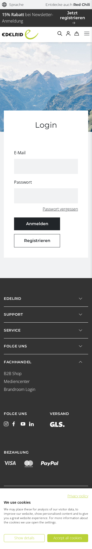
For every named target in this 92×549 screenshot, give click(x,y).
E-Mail (20, 153)
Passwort (23, 182)
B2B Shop (13, 373)
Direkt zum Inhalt (46, 3)
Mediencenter (17, 381)
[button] (13, 4)
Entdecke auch (67, 4)
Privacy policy (77, 495)
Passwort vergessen (60, 209)
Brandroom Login (19, 389)
